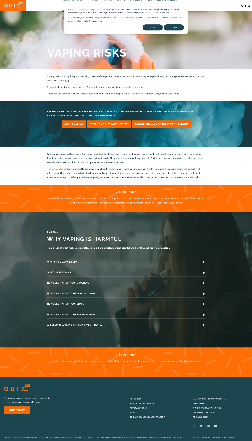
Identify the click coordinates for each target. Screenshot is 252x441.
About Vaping (73, 124)
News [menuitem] (132, 412)
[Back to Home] (13, 5)
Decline (174, 27)
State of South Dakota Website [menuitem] (209, 398)
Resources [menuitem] (135, 398)
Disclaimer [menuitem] (198, 403)
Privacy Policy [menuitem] (200, 417)
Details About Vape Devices (109, 124)
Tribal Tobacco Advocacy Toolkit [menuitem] (148, 417)
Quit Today (17, 410)
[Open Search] (250, 5)
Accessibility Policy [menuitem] (203, 412)
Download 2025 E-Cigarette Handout (162, 124)
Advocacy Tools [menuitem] (138, 407)
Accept (153, 27)
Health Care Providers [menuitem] (142, 403)
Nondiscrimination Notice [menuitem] (207, 407)
